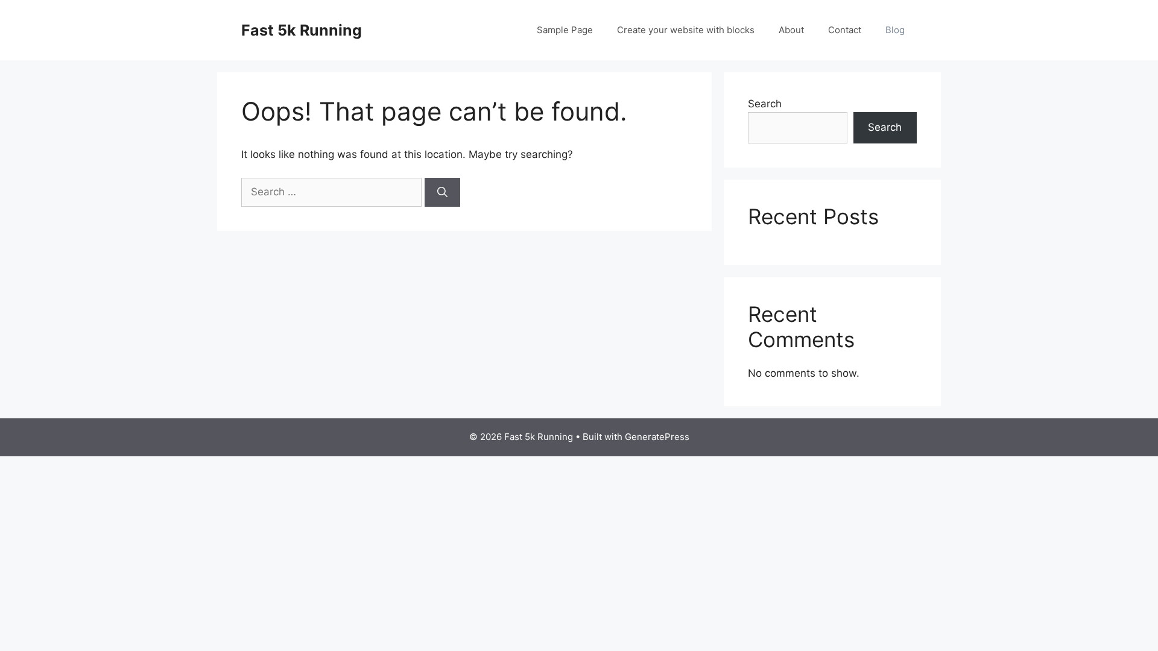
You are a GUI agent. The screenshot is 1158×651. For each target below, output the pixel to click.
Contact (844, 30)
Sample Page (565, 30)
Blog (895, 30)
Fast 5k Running (301, 30)
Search (765, 104)
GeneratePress (657, 436)
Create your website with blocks (686, 30)
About (791, 30)
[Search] (442, 192)
